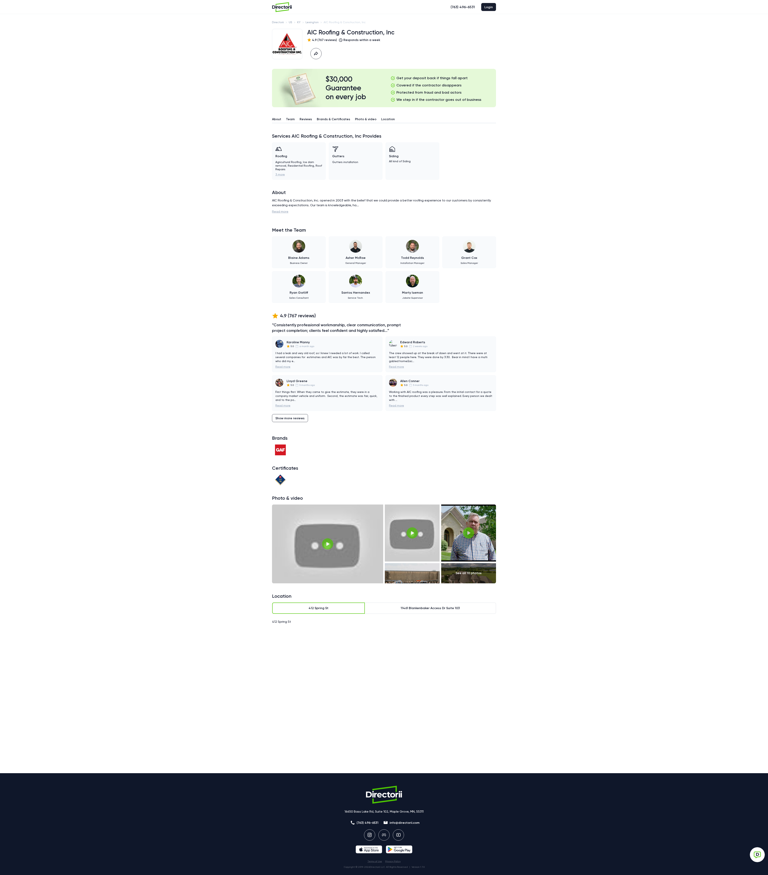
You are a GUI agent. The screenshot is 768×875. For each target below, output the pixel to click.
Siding (394, 156)
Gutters (338, 156)
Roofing (281, 156)
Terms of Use (374, 861)
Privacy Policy (393, 861)
